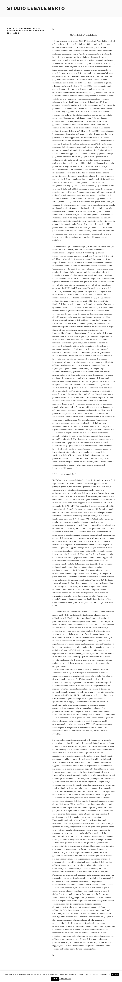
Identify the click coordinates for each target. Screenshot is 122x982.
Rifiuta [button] (55, 979)
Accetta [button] (115, 974)
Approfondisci (65, 979)
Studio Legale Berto (36, 8)
